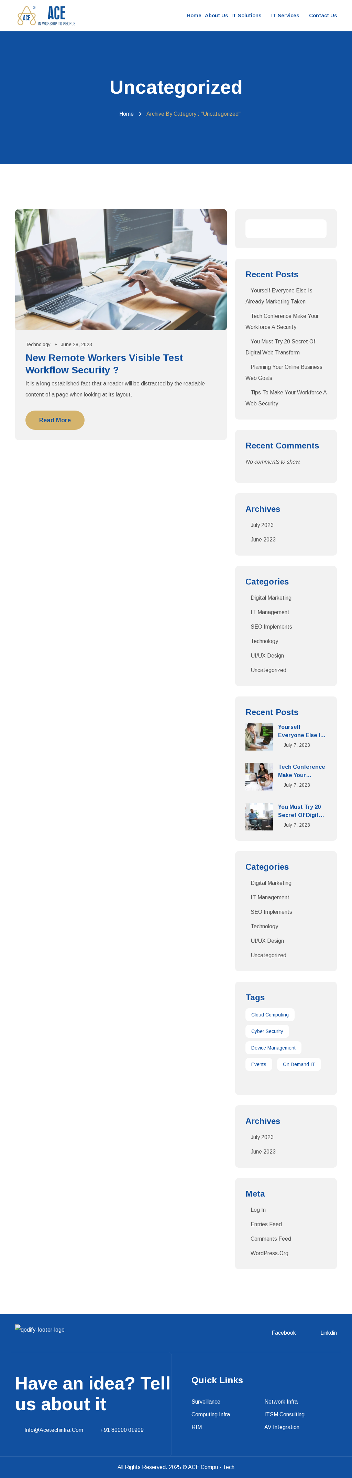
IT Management (270, 612)
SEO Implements (271, 627)
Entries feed (266, 1224)
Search (317, 228)
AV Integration (281, 1427)
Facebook (284, 1333)
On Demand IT (299, 1064)
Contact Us (323, 15)
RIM (196, 1427)
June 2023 (263, 539)
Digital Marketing (271, 598)
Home (194, 15)
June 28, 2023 (76, 344)
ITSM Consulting (284, 1414)
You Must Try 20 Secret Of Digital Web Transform (300, 815)
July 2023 (262, 525)
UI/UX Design (267, 656)
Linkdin (328, 1333)
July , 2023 (297, 745)
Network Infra (281, 1402)
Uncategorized (268, 670)
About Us (216, 15)
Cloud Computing (270, 1014)
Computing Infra (210, 1414)
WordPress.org (269, 1253)
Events (258, 1064)
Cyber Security (267, 1031)
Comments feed (271, 1239)
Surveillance (205, 1402)
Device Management (273, 1048)
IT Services (285, 15)
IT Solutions (246, 15)
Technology (38, 344)
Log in (258, 1210)
